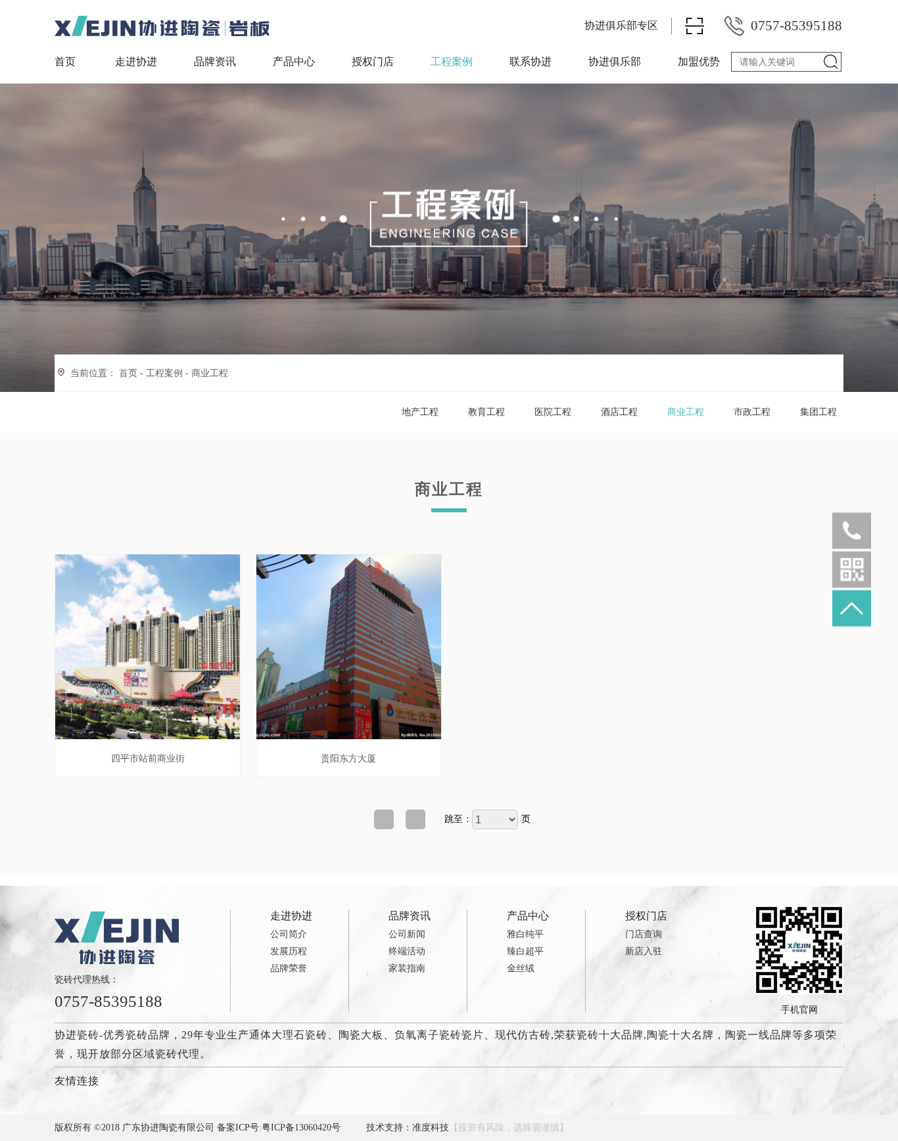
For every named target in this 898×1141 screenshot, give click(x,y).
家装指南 (407, 968)
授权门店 (373, 61)
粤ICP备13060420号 (301, 1127)
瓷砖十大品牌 (610, 1034)
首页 (65, 61)
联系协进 (530, 61)
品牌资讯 (215, 61)
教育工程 (486, 412)
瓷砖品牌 (148, 1034)
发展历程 (288, 951)
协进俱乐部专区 (621, 25)
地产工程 (420, 412)
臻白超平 (525, 951)
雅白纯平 (525, 934)
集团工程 (818, 412)
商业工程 (209, 373)
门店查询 (643, 934)
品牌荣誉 (288, 968)
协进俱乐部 (614, 61)
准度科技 (430, 1127)
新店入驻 (643, 951)
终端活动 (407, 951)
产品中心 (294, 61)
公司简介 (288, 934)
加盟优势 (699, 61)
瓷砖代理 (177, 1053)
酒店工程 (619, 412)
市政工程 (752, 412)
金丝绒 (520, 968)
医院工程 (552, 412)
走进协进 (136, 61)
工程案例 (452, 61)
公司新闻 (407, 934)
